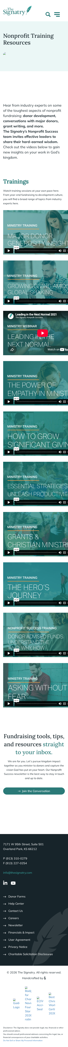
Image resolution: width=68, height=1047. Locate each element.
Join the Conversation (36, 791)
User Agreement (19, 940)
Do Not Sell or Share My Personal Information (23, 1040)
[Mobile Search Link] (48, 15)
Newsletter (15, 925)
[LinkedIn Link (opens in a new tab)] (5, 883)
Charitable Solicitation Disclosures (30, 954)
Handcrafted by (32, 978)
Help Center (16, 903)
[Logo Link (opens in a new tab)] (28, 1003)
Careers (13, 918)
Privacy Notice (17, 947)
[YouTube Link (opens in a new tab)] (13, 883)
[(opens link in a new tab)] (16, 1003)
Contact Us (15, 911)
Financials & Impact (21, 932)
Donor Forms (16, 896)
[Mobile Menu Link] (57, 16)
